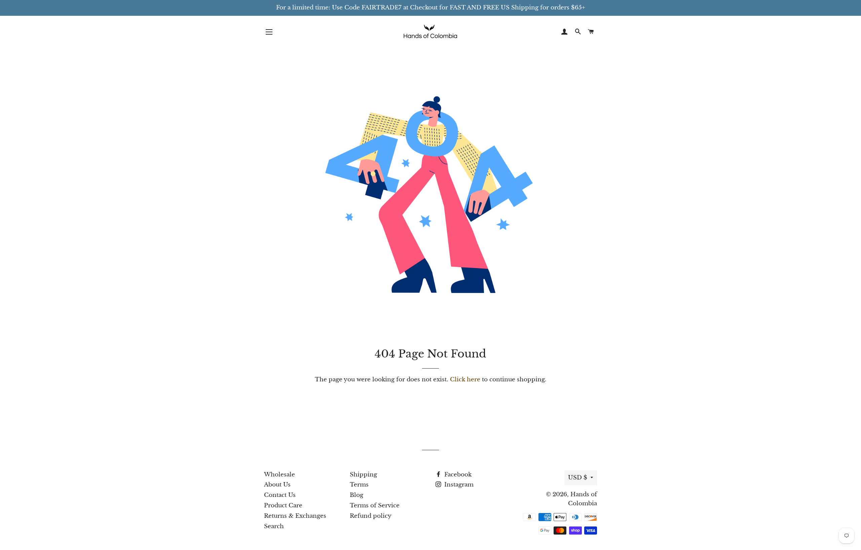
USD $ (577, 477)
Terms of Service (375, 505)
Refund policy (370, 515)
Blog (356, 495)
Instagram (458, 484)
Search (274, 526)
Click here (465, 379)
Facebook (457, 474)
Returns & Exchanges (295, 515)
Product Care (283, 505)
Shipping (363, 474)
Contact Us (280, 495)
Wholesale (279, 474)
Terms (359, 484)
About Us (277, 484)
